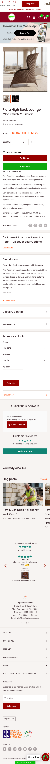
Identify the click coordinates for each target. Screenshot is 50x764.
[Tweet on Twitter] (40, 225)
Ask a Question (18, 424)
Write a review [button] (25, 451)
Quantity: (7, 142)
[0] (45, 17)
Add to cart (25, 158)
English (7, 719)
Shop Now (15, 4)
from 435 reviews (25, 550)
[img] (25, 546)
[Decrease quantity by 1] (15, 142)
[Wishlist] (39, 17)
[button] (6, 566)
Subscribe (11, 706)
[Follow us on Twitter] (9, 749)
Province (6, 354)
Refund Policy (8, 395)
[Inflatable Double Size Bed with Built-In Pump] (25, 575)
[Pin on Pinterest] (35, 225)
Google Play (25, 33)
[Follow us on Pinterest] (20, 749)
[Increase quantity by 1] (31, 142)
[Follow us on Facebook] (4, 749)
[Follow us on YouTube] (25, 749)
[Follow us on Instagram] (15, 749)
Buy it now (25, 166)
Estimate (11, 383)
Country (6, 342)
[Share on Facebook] (30, 225)
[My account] (34, 17)
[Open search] (28, 17)
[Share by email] (45, 225)
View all (43, 479)
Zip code (6, 367)
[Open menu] (4, 17)
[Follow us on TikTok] (30, 749)
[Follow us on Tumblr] (35, 749)
